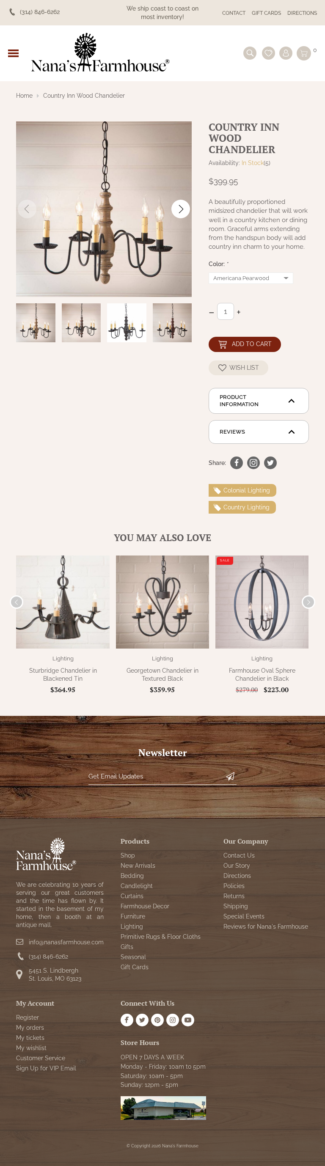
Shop (128, 855)
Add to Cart (252, 343)
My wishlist (31, 1048)
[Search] (249, 53)
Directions (302, 13)
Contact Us (239, 855)
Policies (234, 886)
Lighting (63, 658)
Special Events (243, 916)
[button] (180, 209)
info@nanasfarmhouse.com (66, 942)
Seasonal (133, 957)
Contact (233, 13)
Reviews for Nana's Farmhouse (265, 926)
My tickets (30, 1037)
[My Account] (285, 53)
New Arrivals (138, 865)
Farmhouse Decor (145, 906)
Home (24, 95)
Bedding (132, 875)
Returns (234, 896)
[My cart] (304, 53)
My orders (30, 1027)
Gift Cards (266, 13)
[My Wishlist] (268, 53)
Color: (218, 264)
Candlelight (137, 886)
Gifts (127, 946)
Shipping (235, 906)
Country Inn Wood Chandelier (84, 95)
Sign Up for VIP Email (46, 1068)
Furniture (133, 916)
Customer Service (40, 1058)
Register (27, 1017)
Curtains (132, 896)
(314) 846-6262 (48, 956)
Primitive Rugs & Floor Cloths (161, 936)
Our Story (236, 865)
